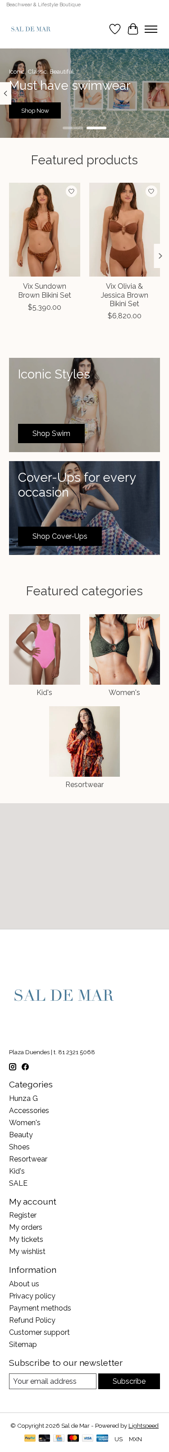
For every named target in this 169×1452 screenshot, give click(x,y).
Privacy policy (32, 1296)
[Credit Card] (58, 1438)
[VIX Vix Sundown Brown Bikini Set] (44, 230)
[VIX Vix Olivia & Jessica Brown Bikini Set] (124, 230)
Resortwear (84, 784)
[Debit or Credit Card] (44, 1438)
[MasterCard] (73, 1438)
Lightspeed (143, 1425)
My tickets (26, 1239)
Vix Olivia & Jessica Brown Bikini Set (124, 295)
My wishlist (27, 1251)
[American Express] (102, 1438)
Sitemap (23, 1344)
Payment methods (40, 1308)
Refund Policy (32, 1320)
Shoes (19, 1147)
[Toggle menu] (151, 29)
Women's (124, 692)
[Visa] (88, 1438)
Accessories (29, 1110)
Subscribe (129, 1381)
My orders (25, 1227)
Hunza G (23, 1098)
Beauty (21, 1135)
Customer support (39, 1332)
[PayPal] (30, 1438)
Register (23, 1215)
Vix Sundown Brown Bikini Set (44, 290)
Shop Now (35, 110)
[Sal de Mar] (31, 29)
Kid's (44, 692)
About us (24, 1284)
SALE (18, 1183)
